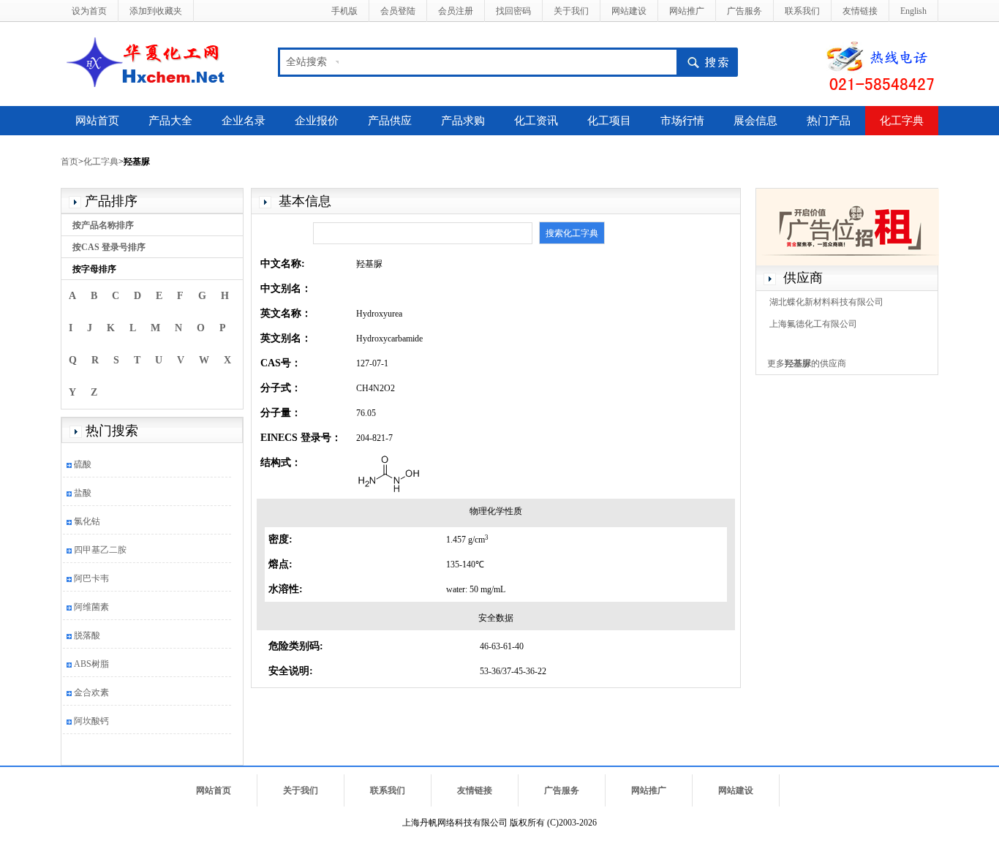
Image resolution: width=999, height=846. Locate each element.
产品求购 (463, 120)
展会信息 (755, 120)
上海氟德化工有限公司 (813, 324)
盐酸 (82, 493)
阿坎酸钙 (91, 721)
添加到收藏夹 (155, 11)
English (913, 11)
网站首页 (97, 120)
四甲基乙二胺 (100, 550)
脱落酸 (87, 635)
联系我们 (802, 11)
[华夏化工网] (151, 61)
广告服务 (744, 11)
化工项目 (609, 120)
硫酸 (82, 464)
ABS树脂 (91, 664)
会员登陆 (397, 11)
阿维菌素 (91, 607)
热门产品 (829, 120)
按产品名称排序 (103, 225)
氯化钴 (87, 521)
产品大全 (170, 120)
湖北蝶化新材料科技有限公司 (826, 302)
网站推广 (686, 11)
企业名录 (243, 120)
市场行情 (682, 120)
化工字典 (902, 120)
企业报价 (317, 120)
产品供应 (390, 120)
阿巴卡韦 (91, 578)
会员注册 (455, 11)
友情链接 (860, 11)
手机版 (344, 11)
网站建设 (628, 11)
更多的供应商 (806, 363)
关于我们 (571, 11)
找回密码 (513, 11)
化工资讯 (536, 120)
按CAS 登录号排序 (109, 247)
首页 (69, 161)
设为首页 (89, 11)
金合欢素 (91, 692)
